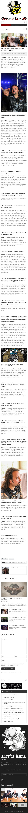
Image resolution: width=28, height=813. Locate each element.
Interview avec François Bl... (17, 625)
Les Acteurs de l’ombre (20, 61)
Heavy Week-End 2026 (8, 699)
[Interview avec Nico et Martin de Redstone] (15, 589)
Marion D (13, 567)
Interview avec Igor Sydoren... (17, 617)
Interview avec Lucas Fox (16, 609)
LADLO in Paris (10, 67)
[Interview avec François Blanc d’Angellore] (6, 627)
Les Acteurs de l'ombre (16, 562)
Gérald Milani (8, 562)
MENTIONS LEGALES (18, 811)
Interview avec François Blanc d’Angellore (12, 718)
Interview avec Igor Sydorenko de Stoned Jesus (13, 708)
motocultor (23, 562)
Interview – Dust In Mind (8, 721)
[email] (17, 567)
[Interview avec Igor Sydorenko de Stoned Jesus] (6, 619)
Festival (5, 30)
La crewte (11, 811)
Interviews (23, 53)
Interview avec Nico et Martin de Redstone (12, 694)
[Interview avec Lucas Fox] (6, 611)
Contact (6, 811)
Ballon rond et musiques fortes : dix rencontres (13, 706)
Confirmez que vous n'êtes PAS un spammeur (11, 672)
